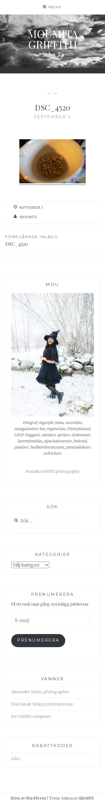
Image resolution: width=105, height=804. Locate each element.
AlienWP (86, 798)
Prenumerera (38, 640)
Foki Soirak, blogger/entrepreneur (42, 704)
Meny (55, 7)
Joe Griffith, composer (31, 716)
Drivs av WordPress (28, 798)
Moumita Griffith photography (52, 471)
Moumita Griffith (52, 39)
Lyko (15, 758)
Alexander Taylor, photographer (40, 692)
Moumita (28, 217)
